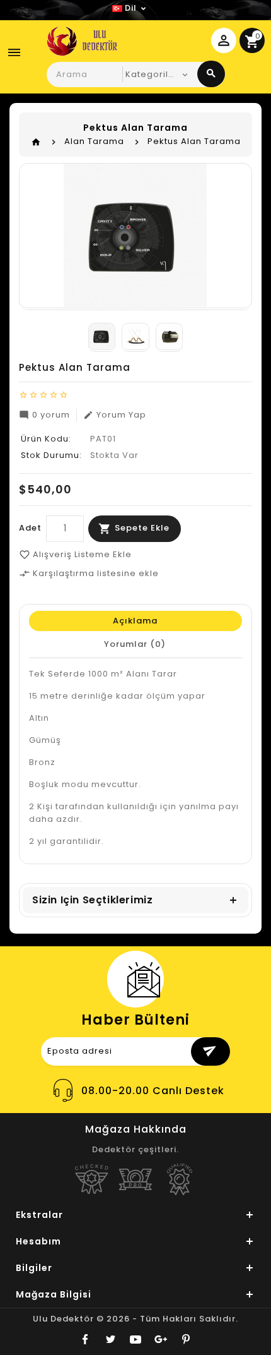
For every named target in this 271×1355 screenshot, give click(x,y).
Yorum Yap (114, 415)
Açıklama (135, 621)
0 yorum (44, 415)
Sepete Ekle (142, 528)
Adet (30, 528)
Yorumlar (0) (135, 644)
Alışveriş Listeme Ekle (75, 554)
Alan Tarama (94, 141)
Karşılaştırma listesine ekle (89, 573)
